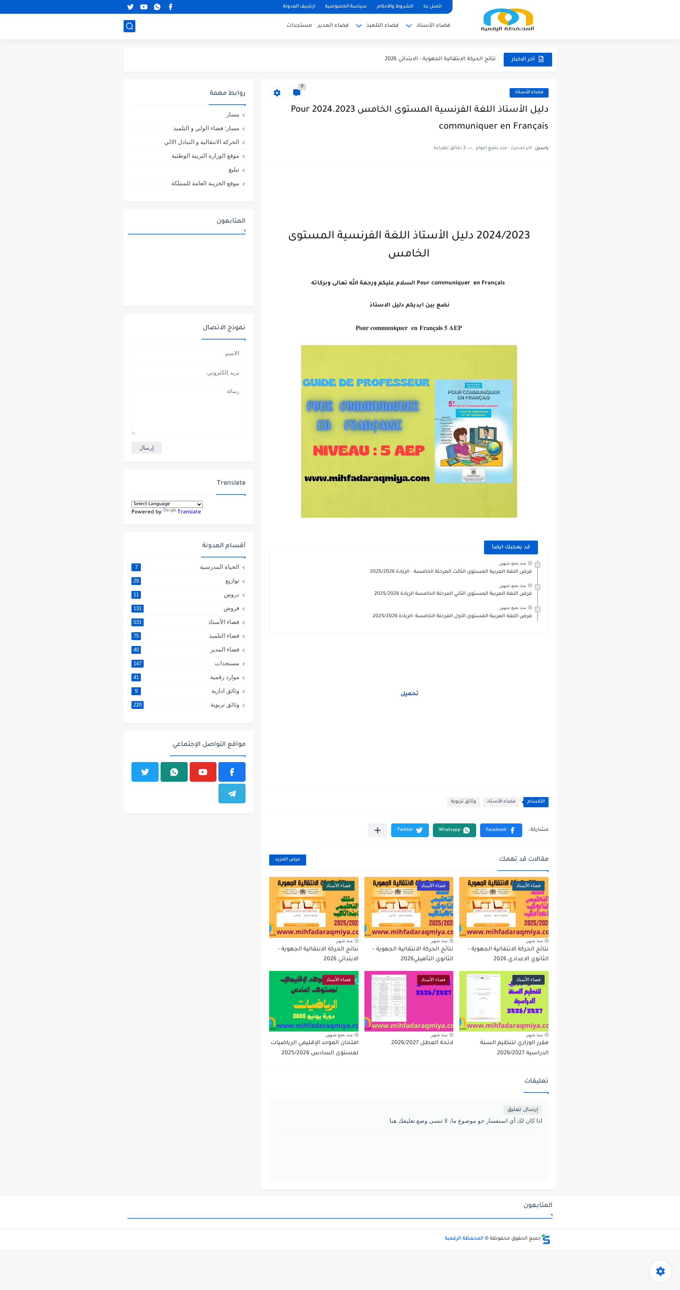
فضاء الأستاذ (433, 26)
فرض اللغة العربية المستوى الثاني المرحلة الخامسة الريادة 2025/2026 (453, 594)
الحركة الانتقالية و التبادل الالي (201, 141)
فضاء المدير (333, 26)
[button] (501, 830)
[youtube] (143, 7)
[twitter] (130, 7)
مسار (232, 114)
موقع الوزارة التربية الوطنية (205, 155)
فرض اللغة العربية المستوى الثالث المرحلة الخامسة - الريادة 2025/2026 (451, 572)
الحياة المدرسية (187, 566)
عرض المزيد (287, 859)
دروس (186, 594)
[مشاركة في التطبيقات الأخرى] (377, 830)
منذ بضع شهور (512, 563)
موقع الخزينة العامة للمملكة (205, 183)
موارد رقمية (186, 677)
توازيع (186, 580)
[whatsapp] (157, 7)
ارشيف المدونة (299, 6)
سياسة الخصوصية (346, 6)
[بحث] (129, 26)
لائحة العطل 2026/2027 (422, 1043)
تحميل (409, 694)
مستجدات (299, 26)
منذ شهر (534, 940)
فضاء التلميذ (382, 26)
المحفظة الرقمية (464, 1239)
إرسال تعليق (522, 1110)
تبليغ (234, 169)
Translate (189, 512)
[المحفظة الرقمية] (507, 19)
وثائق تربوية (463, 802)
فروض (186, 608)
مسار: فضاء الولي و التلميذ (206, 128)
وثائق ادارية (187, 690)
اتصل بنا (432, 6)
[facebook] (170, 7)
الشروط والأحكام (395, 6)
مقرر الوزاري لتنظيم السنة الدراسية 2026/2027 (438, 59)
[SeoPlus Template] (546, 1239)
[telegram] (232, 793)
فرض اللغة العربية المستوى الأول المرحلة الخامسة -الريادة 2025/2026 (452, 616)
